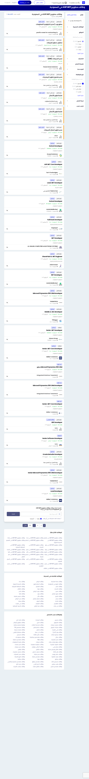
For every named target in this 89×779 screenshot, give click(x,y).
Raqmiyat (54, 228)
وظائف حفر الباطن (38, 606)
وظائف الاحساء (58, 589)
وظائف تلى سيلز (39, 632)
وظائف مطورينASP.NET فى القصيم (15, 540)
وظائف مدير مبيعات (20, 647)
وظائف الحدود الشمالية (19, 606)
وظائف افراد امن (20, 620)
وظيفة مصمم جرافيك (19, 625)
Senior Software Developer (52, 438)
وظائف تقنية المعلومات (18, 642)
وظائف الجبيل (58, 596)
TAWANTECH (54, 301)
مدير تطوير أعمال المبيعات (53, 130)
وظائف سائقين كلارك (38, 666)
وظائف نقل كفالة (57, 652)
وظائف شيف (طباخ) (57, 657)
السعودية (7, 2)
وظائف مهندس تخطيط (19, 639)
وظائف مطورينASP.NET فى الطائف (53, 568)
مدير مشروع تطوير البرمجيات (52, 77)
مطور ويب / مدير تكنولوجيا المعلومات (49, 24)
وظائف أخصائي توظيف (37, 647)
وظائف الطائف (21, 589)
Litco (56, 136)
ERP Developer (57, 422)
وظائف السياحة (39, 620)
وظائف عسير (59, 591)
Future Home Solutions (50, 67)
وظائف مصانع (58, 659)
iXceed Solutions (52, 154)
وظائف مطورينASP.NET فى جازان (34, 549)
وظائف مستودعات (20, 637)
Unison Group (53, 338)
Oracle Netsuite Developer (52, 454)
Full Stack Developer (54, 220)
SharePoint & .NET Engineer (52, 256)
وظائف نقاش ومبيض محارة (55, 649)
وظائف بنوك (40, 659)
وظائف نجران (59, 599)
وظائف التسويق (58, 622)
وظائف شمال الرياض (38, 599)
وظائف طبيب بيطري (57, 664)
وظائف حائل (40, 596)
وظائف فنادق (40, 630)
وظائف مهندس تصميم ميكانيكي (16, 662)
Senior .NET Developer (54, 330)
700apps (55, 320)
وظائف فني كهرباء (57, 630)
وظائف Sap (40, 639)
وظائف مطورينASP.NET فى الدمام (34, 540)
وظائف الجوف (39, 601)
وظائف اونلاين (21, 649)
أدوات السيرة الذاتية (59, 3)
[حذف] (69, 21)
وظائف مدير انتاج (20, 664)
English (14, 2)
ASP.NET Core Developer (53, 164)
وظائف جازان (59, 586)
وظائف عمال (59, 637)
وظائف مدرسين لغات (56, 662)
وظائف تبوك (40, 589)
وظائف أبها (22, 594)
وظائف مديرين (58, 620)
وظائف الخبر (22, 591)
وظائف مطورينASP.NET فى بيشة (53, 554)
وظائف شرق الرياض (57, 594)
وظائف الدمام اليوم (38, 584)
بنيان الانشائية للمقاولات (51, 101)
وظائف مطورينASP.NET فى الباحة (16, 549)
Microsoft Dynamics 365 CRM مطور (49, 367)
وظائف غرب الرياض (20, 599)
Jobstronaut (54, 265)
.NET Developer (56, 275)
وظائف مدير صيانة (38, 654)
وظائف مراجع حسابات (56, 635)
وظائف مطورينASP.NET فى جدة (34, 538)
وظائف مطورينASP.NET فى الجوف (53, 552)
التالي (25, 525)
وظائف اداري (40, 622)
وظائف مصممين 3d (19, 627)
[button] (74, 3)
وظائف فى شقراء (20, 603)
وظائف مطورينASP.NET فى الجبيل (16, 559)
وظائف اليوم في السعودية (55, 584)
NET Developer (56, 238)
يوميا (38, 519)
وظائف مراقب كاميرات (19, 666)
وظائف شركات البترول (56, 627)
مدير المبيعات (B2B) (55, 59)
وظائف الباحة (58, 601)
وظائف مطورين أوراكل (19, 622)
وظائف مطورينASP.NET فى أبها (16, 552)
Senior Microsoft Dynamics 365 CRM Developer (45, 473)
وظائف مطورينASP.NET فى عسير (53, 564)
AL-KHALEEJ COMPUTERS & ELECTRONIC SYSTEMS (43, 246)
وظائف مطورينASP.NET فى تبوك (53, 549)
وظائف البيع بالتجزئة (20, 657)
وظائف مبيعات (39, 642)
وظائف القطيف (39, 603)
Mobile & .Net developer (53, 312)
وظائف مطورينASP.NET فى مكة (16, 538)
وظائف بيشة (21, 601)
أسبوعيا (32, 519)
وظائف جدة (22, 581)
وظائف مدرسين (21, 635)
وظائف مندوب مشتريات (19, 652)
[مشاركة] (7, 33)
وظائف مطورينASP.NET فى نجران (16, 564)
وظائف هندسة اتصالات (37, 625)
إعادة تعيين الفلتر (71, 15)
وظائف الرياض (39, 581)
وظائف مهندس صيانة (37, 657)
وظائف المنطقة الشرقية (18, 586)
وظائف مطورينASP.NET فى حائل (34, 552)
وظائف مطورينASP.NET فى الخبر (34, 559)
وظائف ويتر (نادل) (57, 632)
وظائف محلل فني (57, 647)
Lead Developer (56, 491)
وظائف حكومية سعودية (37, 644)
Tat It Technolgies (52, 172)
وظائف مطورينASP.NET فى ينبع (53, 545)
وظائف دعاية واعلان (38, 627)
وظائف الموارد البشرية (56, 644)
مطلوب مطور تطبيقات (54, 43)
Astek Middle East (52, 209)
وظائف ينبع (40, 594)
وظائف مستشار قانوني (19, 632)
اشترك (13, 514)
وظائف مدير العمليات (19, 654)
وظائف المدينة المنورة (19, 584)
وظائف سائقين (39, 649)
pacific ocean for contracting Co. (47, 32)
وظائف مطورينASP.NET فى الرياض (53, 538)
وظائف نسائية (21, 659)
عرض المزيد (80, 53)
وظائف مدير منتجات (20, 644)
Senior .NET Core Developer (52, 349)
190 (30, 525)
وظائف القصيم (39, 586)
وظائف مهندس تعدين (56, 666)
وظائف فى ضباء (58, 606)
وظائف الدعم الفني (38, 664)
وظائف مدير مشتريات (56, 639)
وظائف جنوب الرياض (38, 591)
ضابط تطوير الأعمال (55, 95)
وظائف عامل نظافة (38, 635)
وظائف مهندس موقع (37, 662)
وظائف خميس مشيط (19, 596)
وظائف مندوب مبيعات (56, 625)
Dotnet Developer (55, 146)
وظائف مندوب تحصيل (38, 652)
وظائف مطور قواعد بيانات (55, 642)
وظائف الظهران (58, 603)
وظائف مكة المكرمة (56, 581)
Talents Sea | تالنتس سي (50, 191)
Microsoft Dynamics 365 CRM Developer (47, 293)
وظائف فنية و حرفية (19, 630)
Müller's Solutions (52, 357)
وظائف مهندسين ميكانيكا (36, 637)
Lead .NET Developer (54, 183)
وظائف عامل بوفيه (57, 654)
